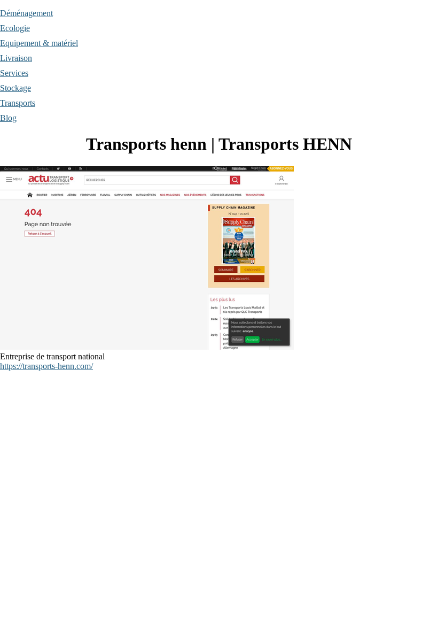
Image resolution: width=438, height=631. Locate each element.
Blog (8, 117)
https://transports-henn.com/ (46, 366)
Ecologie (15, 28)
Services (14, 73)
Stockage (15, 88)
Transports (17, 102)
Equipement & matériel (39, 43)
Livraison (16, 58)
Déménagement (26, 13)
